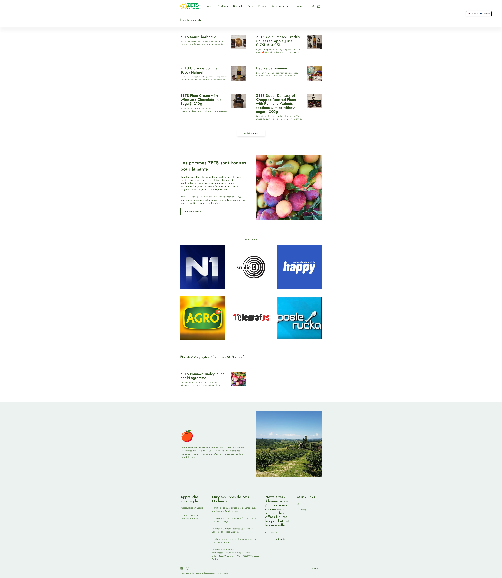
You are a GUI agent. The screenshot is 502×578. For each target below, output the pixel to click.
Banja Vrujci (227, 539)
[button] (478, 13)
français (314, 568)
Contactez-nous (193, 211)
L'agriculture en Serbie (191, 508)
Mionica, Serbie (229, 518)
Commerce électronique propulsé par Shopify (212, 573)
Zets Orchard (190, 573)
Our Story (301, 509)
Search (300, 504)
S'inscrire (281, 539)
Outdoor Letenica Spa (234, 528)
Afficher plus (251, 133)
